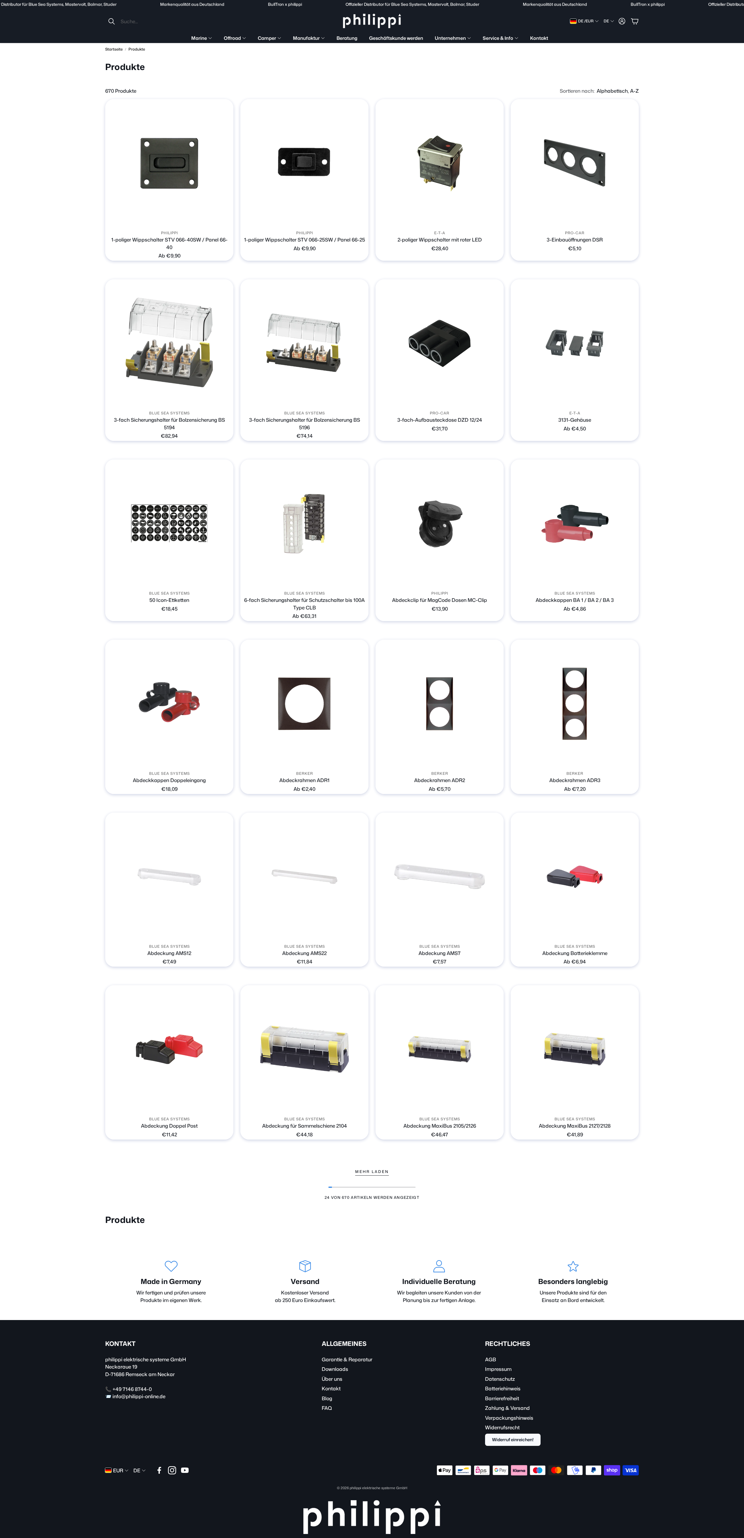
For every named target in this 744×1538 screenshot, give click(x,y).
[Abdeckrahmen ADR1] (304, 703)
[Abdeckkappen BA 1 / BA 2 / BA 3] (574, 523)
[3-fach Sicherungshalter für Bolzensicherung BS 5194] (169, 343)
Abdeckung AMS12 (169, 952)
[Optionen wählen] (225, 219)
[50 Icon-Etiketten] (169, 523)
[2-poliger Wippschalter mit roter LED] (439, 163)
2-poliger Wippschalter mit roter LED (440, 239)
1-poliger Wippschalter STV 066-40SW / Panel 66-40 (169, 243)
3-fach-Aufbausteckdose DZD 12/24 (439, 419)
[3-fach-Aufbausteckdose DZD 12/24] (439, 343)
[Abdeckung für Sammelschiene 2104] (304, 1049)
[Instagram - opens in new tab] (172, 1470)
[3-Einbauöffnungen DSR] (574, 163)
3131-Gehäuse (574, 419)
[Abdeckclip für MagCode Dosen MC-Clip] (439, 523)
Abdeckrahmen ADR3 (574, 780)
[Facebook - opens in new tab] (159, 1470)
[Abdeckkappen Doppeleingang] (169, 703)
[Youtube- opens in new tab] (185, 1470)
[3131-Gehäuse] (574, 343)
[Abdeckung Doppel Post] (169, 1049)
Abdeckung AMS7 (440, 952)
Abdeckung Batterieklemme (574, 952)
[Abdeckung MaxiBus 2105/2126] (439, 1049)
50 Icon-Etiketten (169, 599)
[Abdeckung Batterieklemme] (574, 876)
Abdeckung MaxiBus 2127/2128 (575, 1125)
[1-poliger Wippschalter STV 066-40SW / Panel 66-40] (169, 163)
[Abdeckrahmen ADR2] (439, 703)
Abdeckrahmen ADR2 (439, 780)
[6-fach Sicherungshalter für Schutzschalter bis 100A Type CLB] (304, 523)
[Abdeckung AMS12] (169, 876)
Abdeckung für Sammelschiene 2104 (304, 1125)
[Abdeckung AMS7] (439, 876)
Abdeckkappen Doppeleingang (169, 780)
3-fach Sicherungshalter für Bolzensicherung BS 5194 (169, 423)
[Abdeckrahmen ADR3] (574, 703)
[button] (146, 21)
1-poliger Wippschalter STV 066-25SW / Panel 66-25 (304, 239)
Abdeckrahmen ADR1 (304, 780)
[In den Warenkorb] (631, 219)
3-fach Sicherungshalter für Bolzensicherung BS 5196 (304, 423)
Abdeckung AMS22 (304, 952)
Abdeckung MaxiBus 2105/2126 (439, 1125)
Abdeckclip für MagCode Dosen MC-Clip (439, 599)
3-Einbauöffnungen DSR (575, 239)
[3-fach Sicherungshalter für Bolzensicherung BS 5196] (304, 343)
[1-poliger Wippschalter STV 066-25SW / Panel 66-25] (304, 163)
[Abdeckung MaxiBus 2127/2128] (574, 1049)
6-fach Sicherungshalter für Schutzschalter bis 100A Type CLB (304, 603)
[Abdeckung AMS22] (304, 876)
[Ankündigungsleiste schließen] (738, 4)
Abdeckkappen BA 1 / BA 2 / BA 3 (575, 599)
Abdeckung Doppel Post (169, 1125)
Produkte (136, 49)
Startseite (114, 49)
